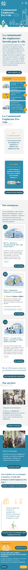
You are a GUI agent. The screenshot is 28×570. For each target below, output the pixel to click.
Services (6, 261)
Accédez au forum (14, 467)
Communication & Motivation (10, 309)
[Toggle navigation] (25, 3)
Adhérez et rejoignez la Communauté (14, 486)
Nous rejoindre (13, 72)
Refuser (4, 567)
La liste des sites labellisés (14, 192)
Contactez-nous (21, 548)
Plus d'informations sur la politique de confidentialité (13, 562)
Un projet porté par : (6, 543)
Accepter (23, 567)
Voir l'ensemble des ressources (14, 376)
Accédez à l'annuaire (14, 425)
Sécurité (20, 309)
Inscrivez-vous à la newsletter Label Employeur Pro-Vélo (14, 533)
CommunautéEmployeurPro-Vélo (9, 12)
